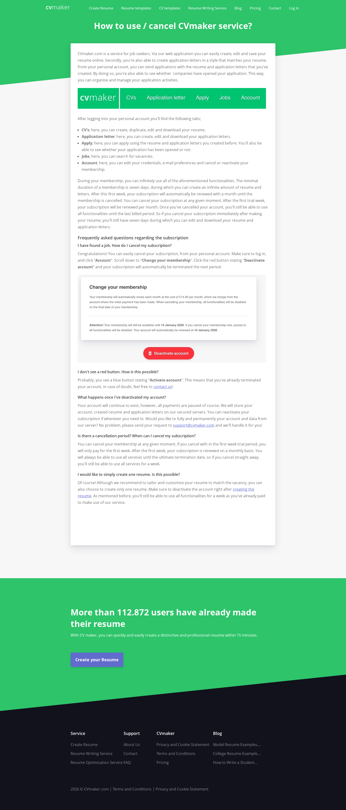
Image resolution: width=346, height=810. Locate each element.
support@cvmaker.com (193, 425)
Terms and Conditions (176, 753)
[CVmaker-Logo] (59, 8)
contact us (162, 386)
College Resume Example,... (237, 753)
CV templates (169, 8)
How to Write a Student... (235, 762)
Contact (275, 8)
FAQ (127, 762)
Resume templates (136, 8)
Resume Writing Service (207, 8)
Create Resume (101, 8)
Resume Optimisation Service (97, 762)
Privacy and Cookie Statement (183, 744)
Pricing (255, 8)
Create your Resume (97, 659)
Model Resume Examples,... (237, 744)
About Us (132, 744)
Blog (238, 8)
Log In (294, 8)
